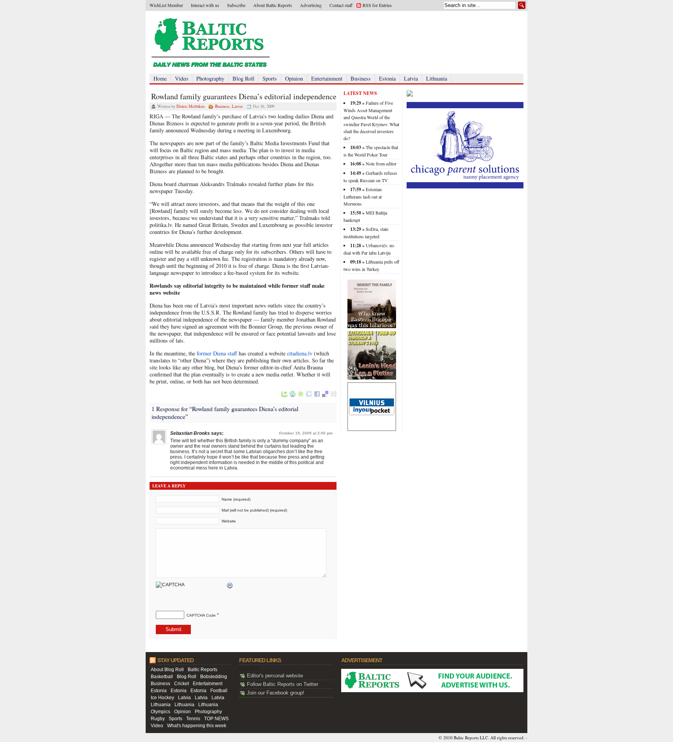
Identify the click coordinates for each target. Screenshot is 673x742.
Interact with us (205, 5)
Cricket (181, 683)
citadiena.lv (299, 353)
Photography (210, 78)
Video (181, 78)
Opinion (294, 78)
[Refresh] (230, 586)
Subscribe (236, 5)
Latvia (411, 78)
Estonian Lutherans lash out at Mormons (363, 196)
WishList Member (166, 5)
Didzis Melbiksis (190, 106)
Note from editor (381, 163)
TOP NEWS (216, 718)
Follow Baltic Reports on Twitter (282, 684)
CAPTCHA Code (201, 615)
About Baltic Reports (272, 5)
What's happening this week (196, 725)
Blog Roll (243, 78)
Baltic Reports (202, 669)
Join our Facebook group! (275, 693)
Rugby (158, 718)
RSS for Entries (377, 5)
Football (218, 690)
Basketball (162, 676)
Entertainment (326, 78)
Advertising (311, 5)
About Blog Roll (167, 669)
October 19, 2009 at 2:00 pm (306, 433)
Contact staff (340, 5)
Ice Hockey (162, 697)
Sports (270, 78)
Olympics (160, 711)
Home (160, 78)
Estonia (387, 78)
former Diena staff (217, 353)
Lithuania (436, 78)
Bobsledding (213, 676)
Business (361, 78)
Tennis (193, 718)
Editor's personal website (275, 676)
